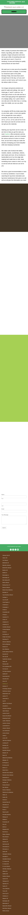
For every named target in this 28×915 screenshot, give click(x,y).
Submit (4, 527)
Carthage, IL (5, 597)
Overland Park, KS (6, 802)
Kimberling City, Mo (6, 718)
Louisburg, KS (5, 743)
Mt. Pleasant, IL (6, 762)
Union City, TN (5, 893)
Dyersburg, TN (5, 639)
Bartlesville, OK (6, 562)
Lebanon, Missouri (6, 728)
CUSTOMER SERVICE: (16, 2)
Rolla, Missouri (6, 836)
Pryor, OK (4, 824)
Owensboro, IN (6, 804)
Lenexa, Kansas (6, 733)
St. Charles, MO (6, 861)
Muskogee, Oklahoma (7, 780)
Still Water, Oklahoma (7, 868)
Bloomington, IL (6, 575)
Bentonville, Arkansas (7, 567)
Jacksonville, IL (6, 698)
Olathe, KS (5, 794)
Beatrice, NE (5, 570)
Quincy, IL (4, 826)
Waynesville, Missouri (7, 905)
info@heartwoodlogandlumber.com (12, 460)
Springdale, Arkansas (7, 854)
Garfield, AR (5, 673)
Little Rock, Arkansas (7, 740)
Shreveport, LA (6, 849)
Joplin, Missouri (6, 710)
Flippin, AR (5, 661)
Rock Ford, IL (5, 831)
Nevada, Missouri (6, 784)
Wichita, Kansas (6, 910)
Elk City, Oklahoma (6, 644)
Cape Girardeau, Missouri (8, 594)
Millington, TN (5, 760)
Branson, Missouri (6, 587)
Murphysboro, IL (6, 777)
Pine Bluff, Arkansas (7, 814)
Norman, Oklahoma (6, 789)
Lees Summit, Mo (6, 730)
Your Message (4, 514)
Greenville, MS (6, 678)
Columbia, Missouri (6, 627)
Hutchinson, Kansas (7, 691)
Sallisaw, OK (5, 839)
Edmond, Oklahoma (7, 641)
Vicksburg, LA (5, 896)
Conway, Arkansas (6, 629)
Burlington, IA (5, 592)
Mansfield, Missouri (6, 750)
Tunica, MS (5, 891)
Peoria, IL (4, 809)
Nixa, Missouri (5, 787)
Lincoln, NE (5, 738)
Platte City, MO (5, 812)
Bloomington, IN (6, 577)
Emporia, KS (5, 646)
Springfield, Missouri (7, 859)
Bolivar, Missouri (6, 582)
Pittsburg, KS (5, 817)
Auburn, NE (5, 557)
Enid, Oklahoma (6, 649)
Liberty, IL (4, 735)
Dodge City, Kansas (7, 636)
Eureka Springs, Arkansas (8, 651)
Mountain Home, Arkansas (8, 775)
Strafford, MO (5, 873)
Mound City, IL (5, 770)
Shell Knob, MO (6, 844)
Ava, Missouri (5, 560)
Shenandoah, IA (6, 846)
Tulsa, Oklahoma (6, 888)
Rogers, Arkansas (6, 834)
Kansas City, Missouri (7, 715)
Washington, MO (6, 900)
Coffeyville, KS (5, 622)
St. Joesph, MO (6, 863)
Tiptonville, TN (5, 883)
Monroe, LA (5, 767)
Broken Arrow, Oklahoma (8, 589)
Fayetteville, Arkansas (7, 659)
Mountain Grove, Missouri (8, 772)
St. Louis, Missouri (6, 866)
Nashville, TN (5, 782)
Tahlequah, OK (6, 881)
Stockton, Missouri (6, 876)
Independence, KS (6, 693)
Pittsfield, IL (5, 819)
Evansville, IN (5, 654)
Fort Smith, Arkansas (7, 671)
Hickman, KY (5, 686)
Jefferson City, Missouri (7, 703)
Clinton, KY (5, 619)
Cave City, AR (5, 599)
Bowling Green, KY (6, 585)
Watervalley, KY (6, 903)
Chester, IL (5, 609)
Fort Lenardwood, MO (7, 666)
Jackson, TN (5, 696)
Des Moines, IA (6, 634)
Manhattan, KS (6, 747)
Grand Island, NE (6, 676)
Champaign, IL (6, 607)
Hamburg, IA (5, 683)
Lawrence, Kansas (6, 723)
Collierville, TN (6, 624)
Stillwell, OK (5, 871)
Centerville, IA (5, 604)
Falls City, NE (5, 656)
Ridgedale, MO (6, 829)
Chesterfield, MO (6, 612)
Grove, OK (5, 681)
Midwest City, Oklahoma (7, 757)
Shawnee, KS (5, 841)
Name (2, 494)
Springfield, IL (5, 856)
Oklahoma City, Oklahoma (8, 792)
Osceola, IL (5, 799)
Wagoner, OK (5, 898)
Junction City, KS (6, 713)
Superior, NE (5, 878)
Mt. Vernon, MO (6, 765)
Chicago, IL (5, 614)
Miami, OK (5, 755)
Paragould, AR (5, 807)
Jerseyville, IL (5, 705)
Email (2, 509)
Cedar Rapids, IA (6, 602)
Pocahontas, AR (6, 821)
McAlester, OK (5, 745)
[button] (14, 275)
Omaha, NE (5, 797)
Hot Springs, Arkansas (7, 688)
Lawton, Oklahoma (6, 720)
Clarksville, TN (5, 617)
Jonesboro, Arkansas (7, 708)
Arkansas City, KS (6, 555)
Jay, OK (4, 701)
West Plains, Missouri (7, 908)
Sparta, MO (5, 851)
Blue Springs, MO (6, 580)
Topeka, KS (5, 886)
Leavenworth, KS (6, 725)
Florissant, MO (5, 664)
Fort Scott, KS (5, 668)
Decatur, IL (5, 631)
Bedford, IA (5, 572)
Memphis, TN (5, 752)
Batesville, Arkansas (7, 565)
